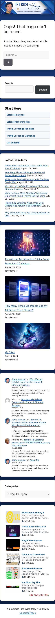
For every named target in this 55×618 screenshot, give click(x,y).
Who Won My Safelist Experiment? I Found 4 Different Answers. (27, 382)
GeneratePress (27, 612)
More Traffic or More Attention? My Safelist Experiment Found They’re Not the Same (26, 194)
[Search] (8, 62)
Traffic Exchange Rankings (20, 128)
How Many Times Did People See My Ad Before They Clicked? (25, 174)
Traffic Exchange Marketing (21, 135)
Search (9, 83)
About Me (34, 460)
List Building (13, 142)
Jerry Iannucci (19, 379)
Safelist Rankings (16, 114)
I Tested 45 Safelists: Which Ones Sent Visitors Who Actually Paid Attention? (24, 204)
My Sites (10, 352)
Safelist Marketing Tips (19, 121)
